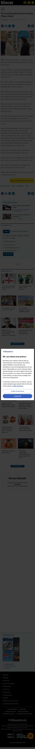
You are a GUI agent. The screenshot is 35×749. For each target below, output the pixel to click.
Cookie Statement (17, 386)
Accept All (17, 396)
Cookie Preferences (17, 391)
